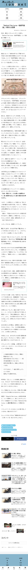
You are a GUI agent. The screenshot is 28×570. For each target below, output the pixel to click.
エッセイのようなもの (7, 427)
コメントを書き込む (14, 542)
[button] (25, 342)
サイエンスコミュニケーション (9, 429)
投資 (7, 565)
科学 (21, 563)
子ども (7, 558)
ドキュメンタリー (6, 432)
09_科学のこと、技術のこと (9, 425)
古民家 (20, 558)
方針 (21, 565)
